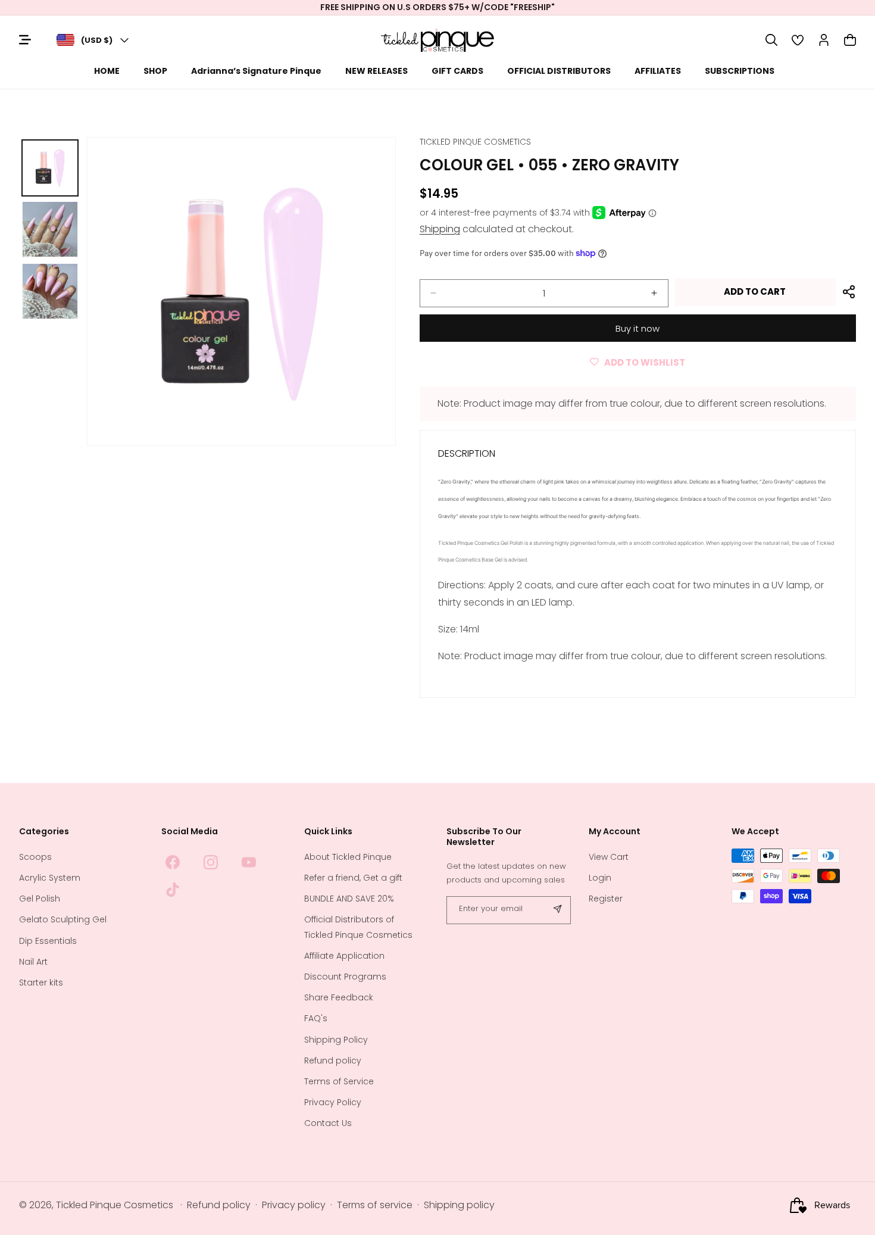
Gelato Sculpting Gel (63, 920)
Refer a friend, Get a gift (353, 878)
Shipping (440, 229)
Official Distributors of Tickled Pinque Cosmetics (358, 927)
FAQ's (315, 1019)
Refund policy (332, 1060)
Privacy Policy (332, 1102)
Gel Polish (39, 899)
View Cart (609, 857)
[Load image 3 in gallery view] (50, 291)
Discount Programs (345, 977)
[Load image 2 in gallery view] (50, 229)
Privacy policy (294, 1205)
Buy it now (637, 328)
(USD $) (96, 40)
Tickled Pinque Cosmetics (114, 1205)
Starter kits (41, 982)
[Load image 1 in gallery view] (50, 168)
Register (606, 899)
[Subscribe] (557, 910)
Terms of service (374, 1205)
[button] (771, 40)
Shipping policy (459, 1205)
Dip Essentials (48, 941)
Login (600, 878)
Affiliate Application (344, 956)
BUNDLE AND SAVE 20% (349, 899)
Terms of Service (339, 1081)
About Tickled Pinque (348, 857)
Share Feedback (338, 998)
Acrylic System (49, 878)
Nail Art (33, 962)
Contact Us (328, 1124)
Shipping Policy (336, 1040)
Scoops (35, 857)
